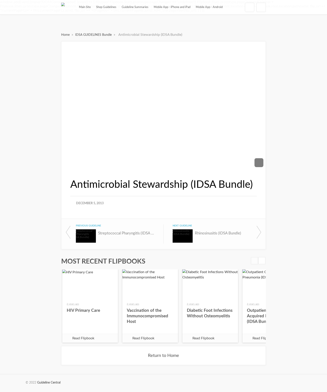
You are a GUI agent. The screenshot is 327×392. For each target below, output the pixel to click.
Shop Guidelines (106, 7)
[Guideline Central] (63, 7)
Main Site (85, 7)
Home (66, 34)
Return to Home (163, 355)
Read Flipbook (83, 338)
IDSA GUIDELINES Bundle (94, 34)
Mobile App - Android (209, 7)
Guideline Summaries (135, 7)
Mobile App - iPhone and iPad (172, 7)
